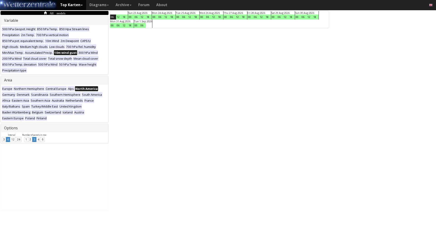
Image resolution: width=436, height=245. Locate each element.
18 (124, 17)
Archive (122, 4)
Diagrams (98, 4)
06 (112, 17)
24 (18, 139)
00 (130, 17)
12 (13, 139)
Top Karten (70, 4)
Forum (143, 4)
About (161, 4)
